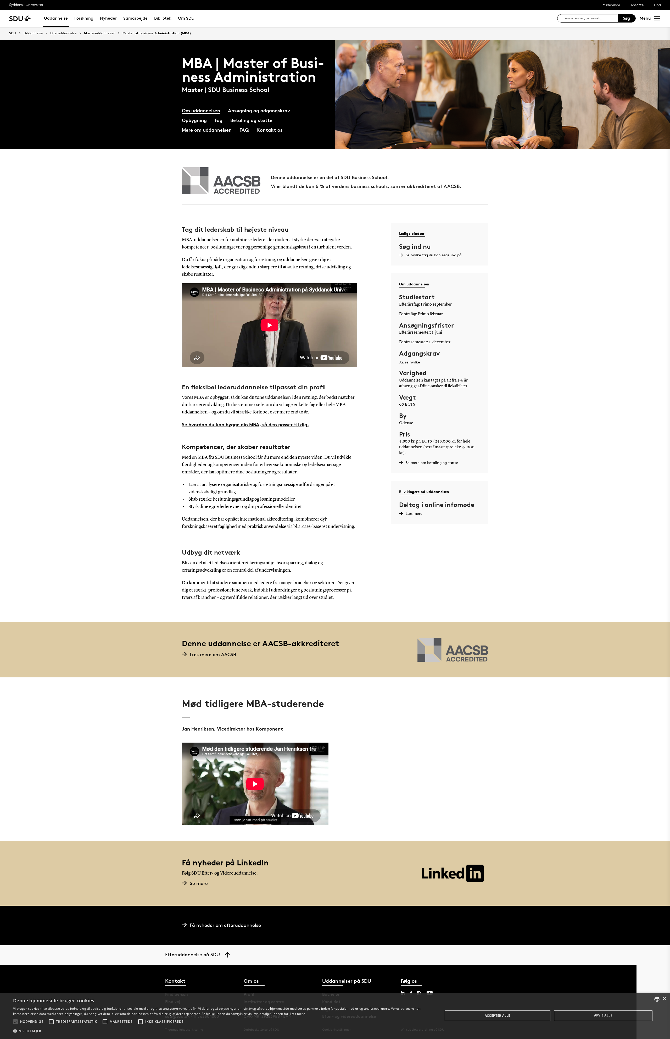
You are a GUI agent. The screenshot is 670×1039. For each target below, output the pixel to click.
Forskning (83, 18)
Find (657, 5)
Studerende (610, 5)
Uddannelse (56, 18)
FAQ (244, 130)
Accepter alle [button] (497, 1015)
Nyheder (108, 18)
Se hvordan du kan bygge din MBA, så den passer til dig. (245, 424)
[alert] (335, 1016)
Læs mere (297, 1014)
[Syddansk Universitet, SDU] (20, 18)
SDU (12, 33)
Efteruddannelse (63, 33)
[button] (15, 1021)
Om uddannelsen (201, 110)
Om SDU (186, 18)
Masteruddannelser (99, 33)
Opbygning (194, 120)
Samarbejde (135, 18)
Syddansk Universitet (26, 4)
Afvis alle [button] (603, 1015)
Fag (218, 120)
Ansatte (637, 5)
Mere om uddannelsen (207, 130)
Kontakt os (269, 130)
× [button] (664, 999)
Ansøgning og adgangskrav (259, 110)
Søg (626, 18)
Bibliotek (162, 18)
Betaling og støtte (251, 120)
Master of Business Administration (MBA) (156, 33)
